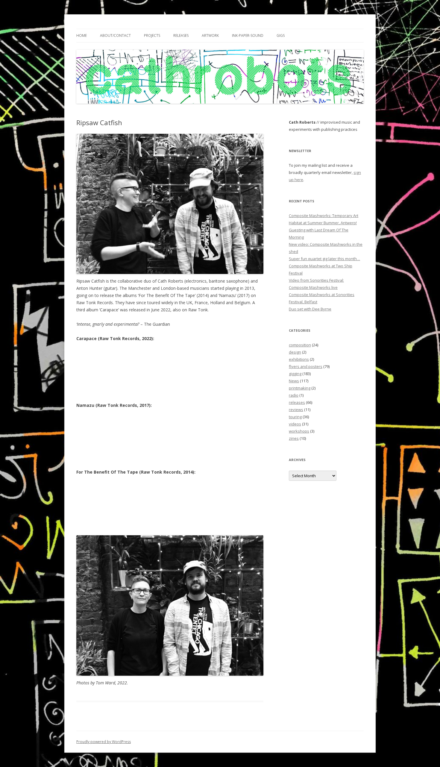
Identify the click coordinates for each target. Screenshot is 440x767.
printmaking (299, 388)
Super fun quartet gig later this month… (324, 258)
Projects (152, 35)
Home (81, 35)
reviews (296, 409)
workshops (299, 431)
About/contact (115, 35)
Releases (181, 35)
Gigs (281, 35)
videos (295, 424)
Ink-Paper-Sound (247, 35)
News (294, 381)
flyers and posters (305, 366)
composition (300, 345)
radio (293, 395)
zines (294, 438)
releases (297, 402)
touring (295, 416)
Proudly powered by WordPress (103, 741)
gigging (295, 373)
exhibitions (299, 359)
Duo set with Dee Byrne (310, 309)
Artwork (210, 35)
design (295, 352)
